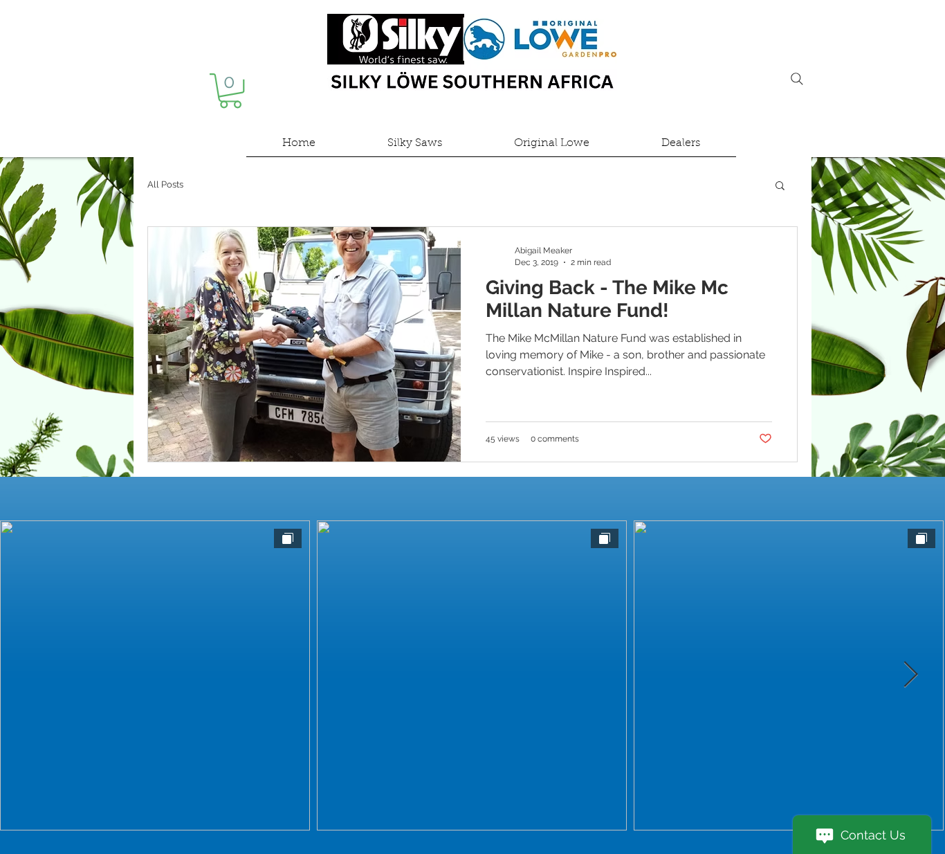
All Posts (165, 184)
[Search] (796, 78)
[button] (230, 90)
